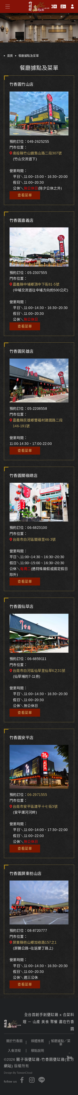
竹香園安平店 (22, 738)
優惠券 (54, 6)
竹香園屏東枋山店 (26, 873)
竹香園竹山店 (22, 84)
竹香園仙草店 (22, 606)
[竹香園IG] (32, 1080)
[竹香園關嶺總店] (39, 502)
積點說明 (37, 1050)
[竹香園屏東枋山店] (39, 902)
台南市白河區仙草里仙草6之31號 (39, 671)
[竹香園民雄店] (39, 380)
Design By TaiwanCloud (18, 1072)
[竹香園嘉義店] (39, 247)
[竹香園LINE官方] (41, 1080)
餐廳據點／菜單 (60, 1042)
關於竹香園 (14, 1040)
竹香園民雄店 (22, 351)
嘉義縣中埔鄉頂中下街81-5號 (36, 284)
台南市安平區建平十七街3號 (35, 806)
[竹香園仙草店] (39, 633)
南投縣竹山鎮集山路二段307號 (37, 153)
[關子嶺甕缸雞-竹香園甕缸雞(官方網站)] (12, 1023)
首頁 (10, 55)
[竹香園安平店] (39, 767)
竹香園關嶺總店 (23, 476)
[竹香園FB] (22, 1080)
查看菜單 (25, 195)
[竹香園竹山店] (39, 113)
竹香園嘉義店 (22, 220)
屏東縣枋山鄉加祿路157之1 (35, 942)
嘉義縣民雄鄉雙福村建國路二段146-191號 (38, 423)
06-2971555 (37, 795)
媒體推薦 (37, 1040)
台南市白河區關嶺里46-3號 (34, 539)
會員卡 (63, 6)
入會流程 (14, 1050)
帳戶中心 (72, 6)
